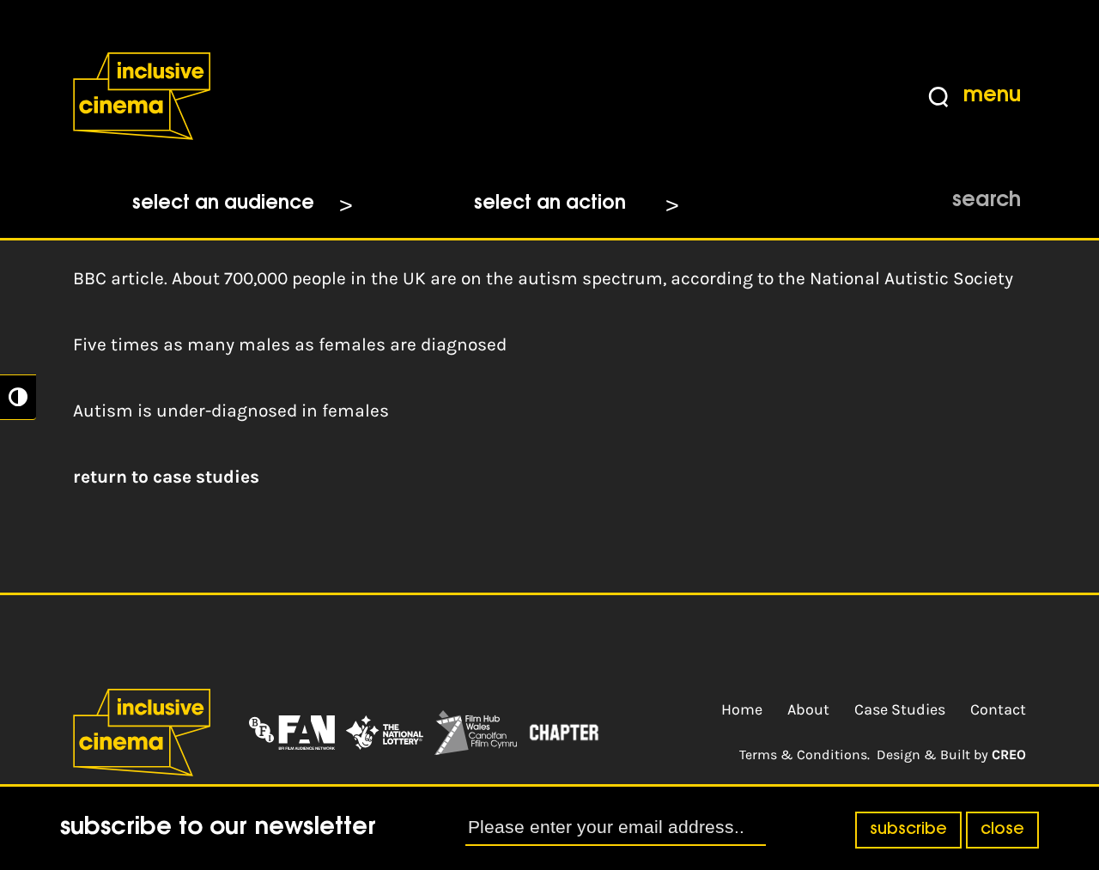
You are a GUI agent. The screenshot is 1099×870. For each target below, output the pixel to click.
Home (741, 709)
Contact (998, 709)
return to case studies (166, 476)
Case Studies (899, 709)
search (986, 201)
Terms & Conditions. (804, 754)
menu (992, 96)
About (808, 709)
